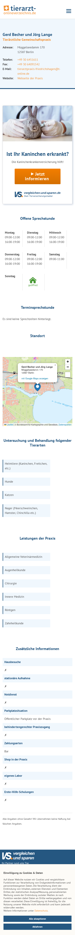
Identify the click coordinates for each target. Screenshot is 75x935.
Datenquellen (65, 424)
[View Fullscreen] (67, 374)
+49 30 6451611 (27, 60)
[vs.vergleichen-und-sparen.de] (18, 859)
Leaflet (9, 424)
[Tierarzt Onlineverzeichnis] (20, 14)
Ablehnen (37, 926)
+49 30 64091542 (28, 64)
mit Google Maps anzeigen (34, 378)
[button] (37, 387)
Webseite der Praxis (30, 78)
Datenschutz (41, 910)
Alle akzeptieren (37, 918)
